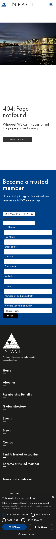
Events (7, 418)
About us (9, 382)
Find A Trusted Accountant (21, 454)
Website (9, 276)
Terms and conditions (17, 479)
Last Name (10, 236)
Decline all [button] (41, 527)
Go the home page (17, 139)
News (7, 430)
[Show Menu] (51, 4)
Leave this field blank (14, 218)
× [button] (53, 497)
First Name (10, 227)
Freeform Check (12, 210)
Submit (10, 315)
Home (7, 370)
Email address (11, 246)
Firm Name (10, 266)
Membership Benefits (17, 394)
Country (9, 256)
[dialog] (28, 516)
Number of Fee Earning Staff (18, 295)
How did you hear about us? (18, 305)
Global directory (14, 406)
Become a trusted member (21, 463)
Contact (8, 442)
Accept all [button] (14, 527)
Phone (8, 286)
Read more (26, 508)
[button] (28, 534)
